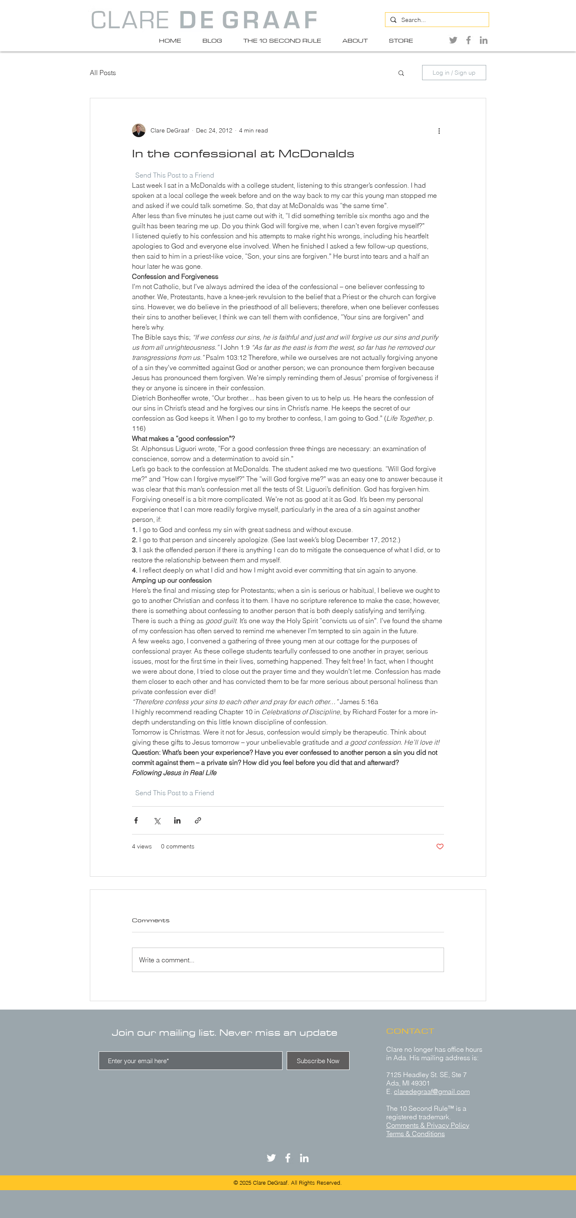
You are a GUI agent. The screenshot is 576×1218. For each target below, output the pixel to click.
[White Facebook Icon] (288, 1158)
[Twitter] (453, 40)
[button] (401, 72)
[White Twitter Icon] (271, 1158)
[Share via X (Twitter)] (157, 820)
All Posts (103, 72)
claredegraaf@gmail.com (432, 1091)
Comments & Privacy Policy (427, 1125)
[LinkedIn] (483, 40)
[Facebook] (468, 40)
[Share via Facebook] (136, 820)
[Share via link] (198, 820)
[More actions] (439, 130)
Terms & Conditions (415, 1133)
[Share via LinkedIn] (177, 820)
